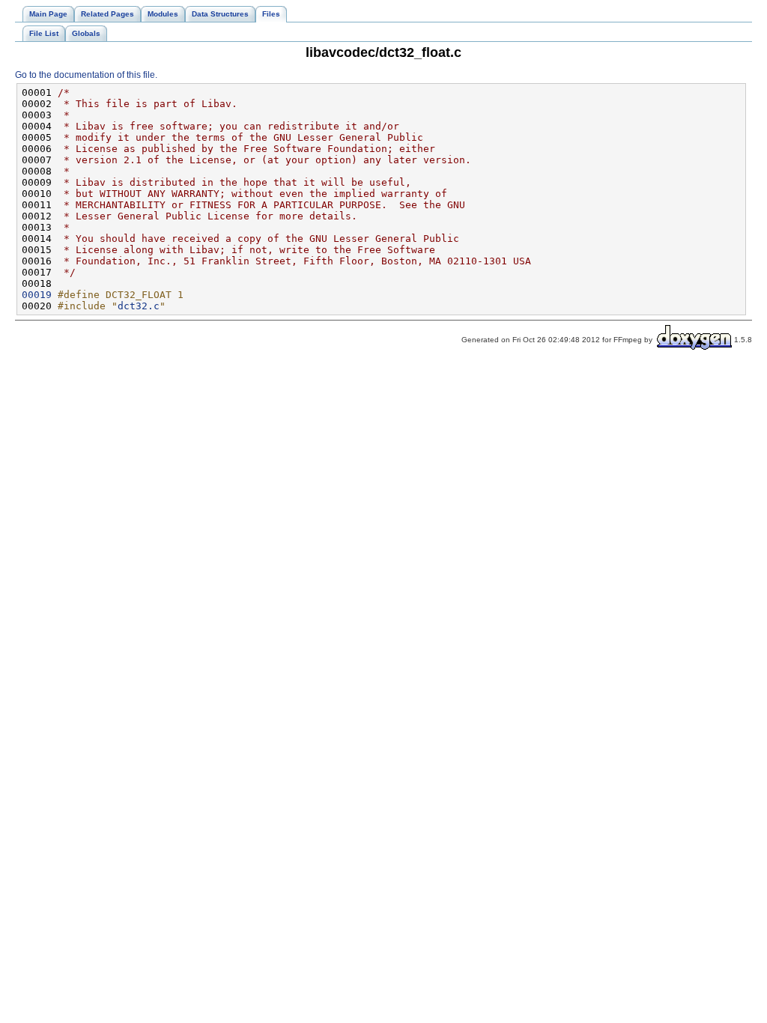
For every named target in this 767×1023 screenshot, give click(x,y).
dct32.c (139, 306)
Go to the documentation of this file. (86, 75)
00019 (37, 294)
